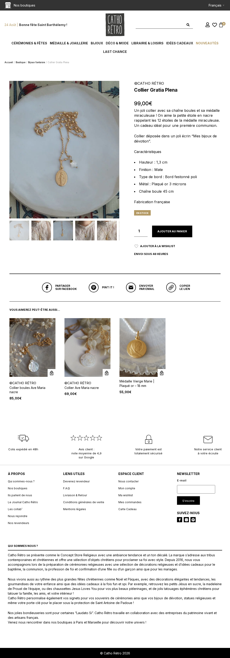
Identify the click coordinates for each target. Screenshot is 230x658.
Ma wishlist (125, 495)
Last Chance (115, 52)
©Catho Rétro (22, 383)
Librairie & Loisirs (147, 43)
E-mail (181, 480)
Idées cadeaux (179, 43)
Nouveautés (207, 43)
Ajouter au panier (172, 231)
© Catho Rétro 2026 (115, 653)
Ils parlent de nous (20, 495)
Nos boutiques (17, 488)
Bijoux (97, 43)
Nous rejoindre (17, 516)
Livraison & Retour (75, 495)
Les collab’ (15, 509)
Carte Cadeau (127, 509)
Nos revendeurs (18, 523)
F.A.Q (66, 488)
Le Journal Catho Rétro (23, 502)
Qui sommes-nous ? (21, 481)
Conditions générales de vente (83, 502)
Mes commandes (130, 502)
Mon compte (126, 488)
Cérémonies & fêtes (29, 43)
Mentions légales (74, 509)
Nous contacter (128, 481)
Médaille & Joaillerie (69, 43)
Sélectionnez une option (51, 373)
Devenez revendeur (76, 481)
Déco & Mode (117, 43)
